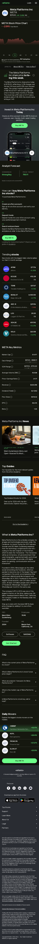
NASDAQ (27, 634)
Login (29, 3)
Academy (12, 244)
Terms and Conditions (7, 901)
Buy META (19, 125)
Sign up (4, 59)
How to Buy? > (31, 67)
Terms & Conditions (20, 909)
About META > (19, 67)
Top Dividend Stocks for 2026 (15, 498)
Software (10, 634)
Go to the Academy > (20, 524)
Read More (7, 517)
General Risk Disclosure (8, 909)
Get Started (11, 643)
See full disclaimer (18, 901)
